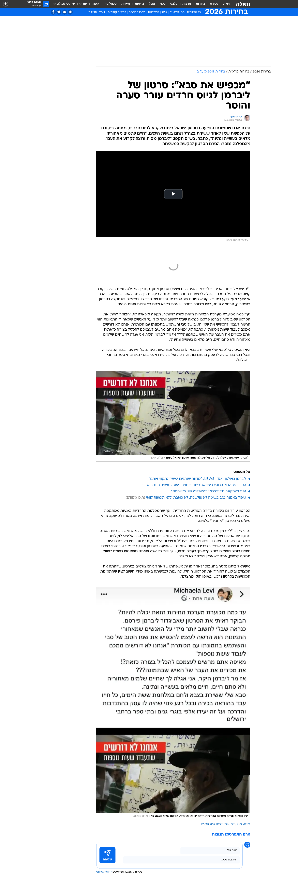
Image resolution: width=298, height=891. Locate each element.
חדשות (228, 3)
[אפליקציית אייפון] (64, 12)
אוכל (152, 3)
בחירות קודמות (117, 12)
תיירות (125, 3)
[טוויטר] (58, 12)
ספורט (214, 3)
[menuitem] (225, 4)
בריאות (139, 3)
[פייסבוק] (53, 12)
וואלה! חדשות (96, 12)
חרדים (205, 824)
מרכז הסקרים (137, 12)
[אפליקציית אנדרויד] (70, 12)
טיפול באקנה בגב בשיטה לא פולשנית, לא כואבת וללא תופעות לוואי (196, 497)
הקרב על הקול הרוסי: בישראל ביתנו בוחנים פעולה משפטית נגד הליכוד (193, 485)
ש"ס (212, 824)
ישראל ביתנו (243, 824)
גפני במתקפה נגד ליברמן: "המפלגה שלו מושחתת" (208, 491)
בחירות (200, 3)
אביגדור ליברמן (225, 824)
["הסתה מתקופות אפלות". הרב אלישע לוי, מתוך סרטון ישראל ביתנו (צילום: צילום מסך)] (173, 416)
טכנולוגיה (110, 3)
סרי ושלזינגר (177, 12)
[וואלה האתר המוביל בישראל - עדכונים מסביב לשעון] (243, 4)
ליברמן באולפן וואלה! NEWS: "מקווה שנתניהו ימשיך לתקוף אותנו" (197, 479)
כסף (162, 3)
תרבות (186, 3)
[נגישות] (5, 4)
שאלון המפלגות (157, 12)
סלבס (174, 3)
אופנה (96, 3)
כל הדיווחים (194, 12)
